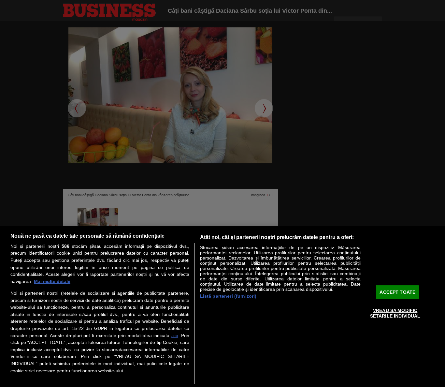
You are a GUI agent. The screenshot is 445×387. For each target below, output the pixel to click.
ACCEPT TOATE (397, 291)
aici (174, 335)
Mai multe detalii (52, 281)
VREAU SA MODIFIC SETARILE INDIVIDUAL (395, 313)
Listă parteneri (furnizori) (228, 296)
